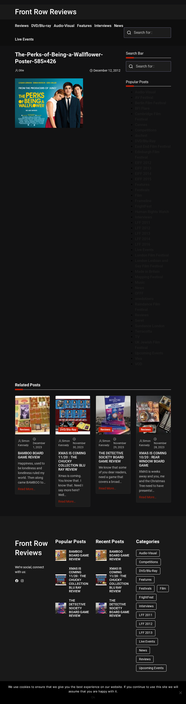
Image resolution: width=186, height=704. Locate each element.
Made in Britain (147, 271)
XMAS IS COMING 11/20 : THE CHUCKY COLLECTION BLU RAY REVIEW (72, 461)
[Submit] (129, 33)
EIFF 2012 (143, 163)
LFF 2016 (142, 244)
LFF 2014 (142, 239)
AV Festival (144, 97)
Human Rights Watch (152, 212)
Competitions (146, 130)
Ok (93, 697)
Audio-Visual (145, 92)
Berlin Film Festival (150, 103)
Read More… (26, 489)
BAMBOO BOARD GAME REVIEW (31, 455)
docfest (141, 135)
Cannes (141, 125)
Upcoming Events (149, 353)
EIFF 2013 (143, 168)
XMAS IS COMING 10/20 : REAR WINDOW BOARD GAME (152, 459)
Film (138, 195)
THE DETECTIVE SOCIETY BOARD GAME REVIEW (111, 457)
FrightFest (143, 206)
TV (137, 337)
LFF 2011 (142, 222)
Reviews (142, 315)
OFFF (139, 293)
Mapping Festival (149, 277)
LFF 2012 (142, 228)
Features (142, 184)
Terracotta (143, 331)
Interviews (143, 217)
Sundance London (149, 326)
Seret (139, 320)
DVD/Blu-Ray (145, 141)
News (139, 288)
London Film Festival (152, 255)
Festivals (142, 190)
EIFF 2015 (143, 179)
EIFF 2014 (143, 174)
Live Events (144, 250)
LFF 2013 (142, 233)
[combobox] (147, 32)
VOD (138, 364)
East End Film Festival (153, 146)
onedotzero (144, 299)
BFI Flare (142, 108)
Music (140, 282)
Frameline (143, 201)
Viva (138, 358)
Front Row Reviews (46, 11)
